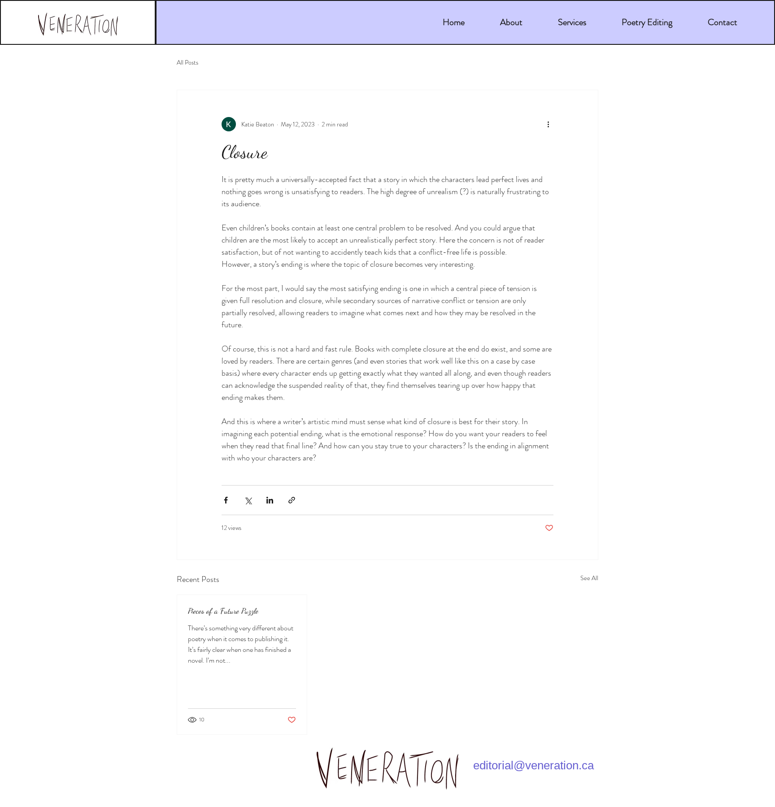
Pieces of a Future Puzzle (223, 611)
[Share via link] (291, 500)
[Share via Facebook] (226, 500)
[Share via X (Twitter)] (248, 500)
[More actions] (548, 124)
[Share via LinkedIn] (270, 500)
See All (589, 577)
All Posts (187, 62)
